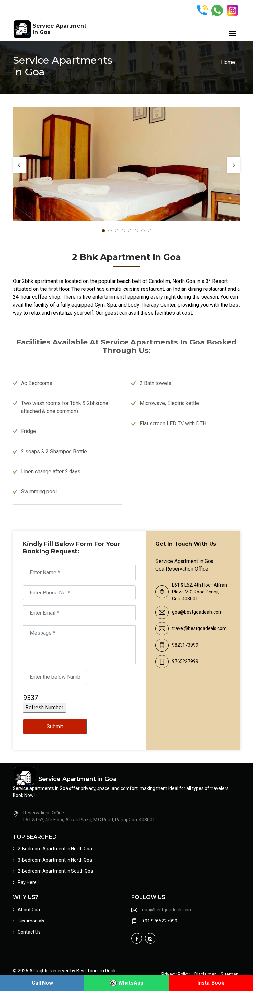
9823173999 (185, 644)
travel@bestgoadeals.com (199, 628)
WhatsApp (130, 983)
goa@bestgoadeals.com (197, 612)
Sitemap (230, 974)
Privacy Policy (175, 974)
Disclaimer (205, 974)
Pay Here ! (28, 882)
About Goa (29, 909)
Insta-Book (210, 983)
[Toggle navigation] (232, 33)
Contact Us (29, 932)
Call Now (42, 983)
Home (228, 62)
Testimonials (31, 920)
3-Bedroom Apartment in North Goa (55, 860)
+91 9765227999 (159, 920)
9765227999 (185, 661)
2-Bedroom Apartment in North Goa (55, 848)
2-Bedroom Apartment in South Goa (55, 871)
